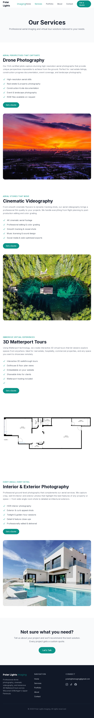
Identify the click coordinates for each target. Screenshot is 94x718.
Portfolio (49, 4)
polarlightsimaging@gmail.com (78, 679)
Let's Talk (47, 650)
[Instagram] (67, 684)
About (59, 4)
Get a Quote (82, 4)
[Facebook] (75, 684)
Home (28, 4)
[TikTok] (71, 684)
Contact (69, 4)
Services (38, 4)
